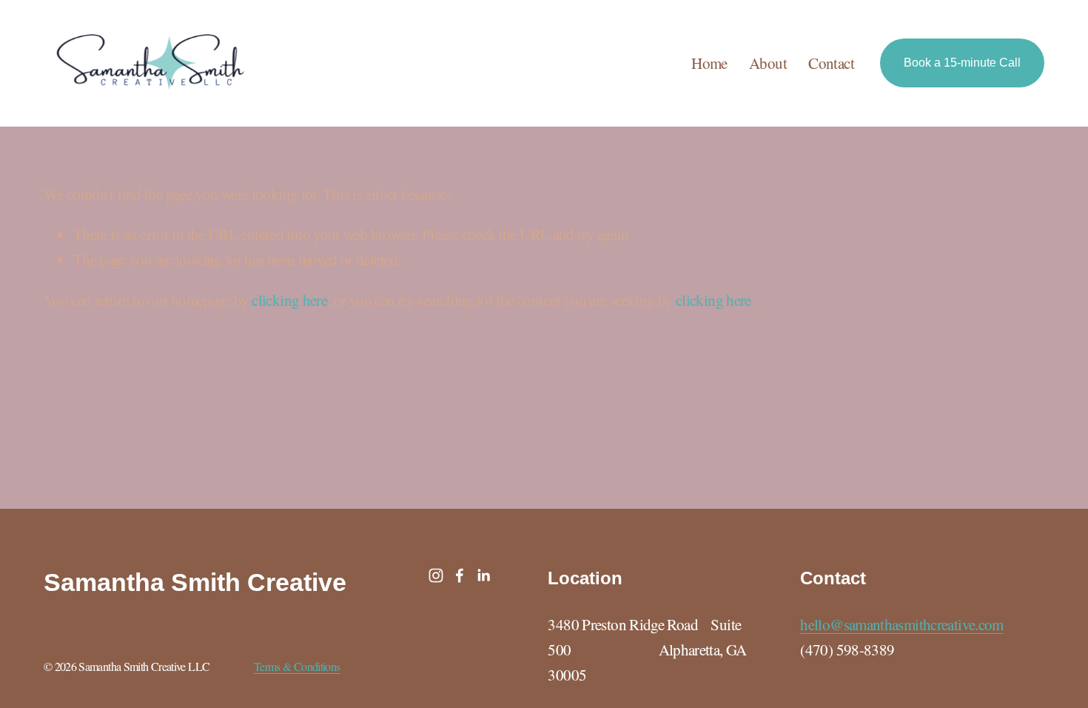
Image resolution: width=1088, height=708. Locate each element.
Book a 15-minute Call (962, 62)
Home (709, 63)
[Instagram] (436, 575)
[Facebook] (459, 575)
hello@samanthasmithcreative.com (901, 624)
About (768, 63)
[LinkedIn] (483, 575)
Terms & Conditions (297, 666)
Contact (831, 63)
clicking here (289, 300)
